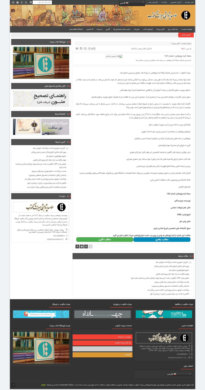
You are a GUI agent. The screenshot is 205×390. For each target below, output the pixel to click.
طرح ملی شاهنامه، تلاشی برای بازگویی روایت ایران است (46, 187)
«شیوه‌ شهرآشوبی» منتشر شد (179, 270)
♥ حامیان (89, 29)
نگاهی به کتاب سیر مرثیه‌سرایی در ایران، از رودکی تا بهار (169, 294)
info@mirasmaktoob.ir (55, 239)
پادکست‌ (164, 2)
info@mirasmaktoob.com (177, 357)
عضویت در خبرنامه (124, 337)
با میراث (99, 29)
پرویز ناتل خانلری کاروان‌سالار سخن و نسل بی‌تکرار (171, 266)
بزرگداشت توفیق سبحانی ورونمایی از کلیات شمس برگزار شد (168, 290)
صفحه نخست (186, 29)
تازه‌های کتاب (148, 29)
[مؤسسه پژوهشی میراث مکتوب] (163, 15)
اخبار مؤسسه (189, 2)
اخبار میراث (160, 29)
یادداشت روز (173, 29)
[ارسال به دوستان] (85, 48)
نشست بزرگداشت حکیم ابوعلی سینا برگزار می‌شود (171, 282)
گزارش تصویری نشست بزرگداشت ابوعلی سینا (172, 262)
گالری (108, 29)
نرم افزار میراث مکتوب (123, 342)
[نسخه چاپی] (77, 48)
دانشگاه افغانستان (76, 29)
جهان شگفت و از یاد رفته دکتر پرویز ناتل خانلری (172, 274)
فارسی (123, 3)
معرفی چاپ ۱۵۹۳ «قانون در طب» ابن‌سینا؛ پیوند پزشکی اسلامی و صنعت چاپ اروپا (160, 278)
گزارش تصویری (176, 2)
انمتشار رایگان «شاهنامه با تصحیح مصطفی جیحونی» (170, 286)
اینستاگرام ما (126, 348)
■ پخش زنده (153, 2)
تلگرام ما (128, 354)
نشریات (136, 29)
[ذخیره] (81, 48)
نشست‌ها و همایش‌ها (121, 29)
